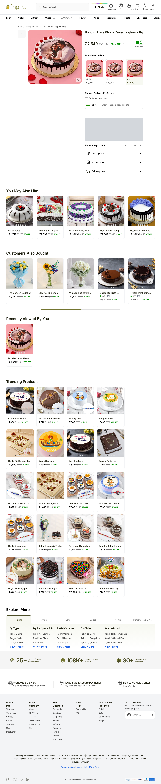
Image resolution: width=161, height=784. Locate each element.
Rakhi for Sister (41, 638)
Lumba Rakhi (16, 642)
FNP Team (33, 713)
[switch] (139, 42)
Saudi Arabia (104, 717)
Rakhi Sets (62, 642)
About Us (33, 709)
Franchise (57, 739)
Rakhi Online (15, 633)
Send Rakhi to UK (113, 642)
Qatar (101, 713)
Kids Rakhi (38, 642)
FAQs (78, 713)
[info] (124, 44)
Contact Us (81, 709)
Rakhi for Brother (41, 633)
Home (21, 26)
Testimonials (34, 720)
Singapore (103, 720)
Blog (31, 728)
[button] (10, 18)
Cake (28, 26)
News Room (34, 724)
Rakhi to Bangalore (90, 638)
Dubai (101, 709)
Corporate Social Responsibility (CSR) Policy (80, 767)
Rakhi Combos (64, 633)
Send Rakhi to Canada (115, 633)
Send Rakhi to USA (114, 638)
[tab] (18, 619)
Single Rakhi (15, 638)
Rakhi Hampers (64, 638)
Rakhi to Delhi (88, 633)
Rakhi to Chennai (89, 642)
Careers (32, 717)
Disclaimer (11, 732)
